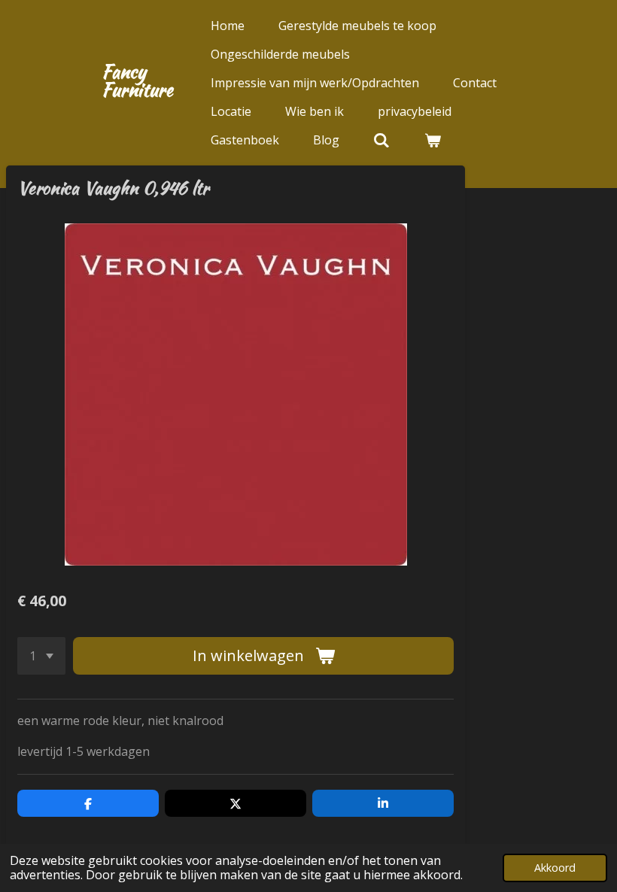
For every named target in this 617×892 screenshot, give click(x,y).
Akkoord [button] (555, 867)
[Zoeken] (381, 140)
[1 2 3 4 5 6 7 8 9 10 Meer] (41, 656)
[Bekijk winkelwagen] (432, 140)
